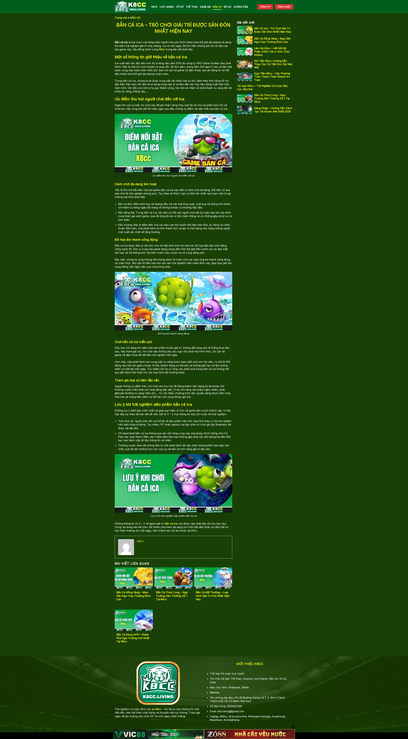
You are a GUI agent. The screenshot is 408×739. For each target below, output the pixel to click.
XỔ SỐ (179, 6)
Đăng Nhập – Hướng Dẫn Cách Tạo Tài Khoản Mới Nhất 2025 (273, 110)
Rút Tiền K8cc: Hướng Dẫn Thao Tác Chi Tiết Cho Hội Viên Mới (273, 64)
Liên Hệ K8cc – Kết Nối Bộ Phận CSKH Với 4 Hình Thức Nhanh (272, 52)
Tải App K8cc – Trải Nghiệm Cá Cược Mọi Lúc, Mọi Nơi (262, 87)
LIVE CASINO (167, 6)
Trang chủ (121, 17)
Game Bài (205, 6)
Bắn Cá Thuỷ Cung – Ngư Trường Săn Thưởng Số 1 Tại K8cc (172, 596)
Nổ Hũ (227, 6)
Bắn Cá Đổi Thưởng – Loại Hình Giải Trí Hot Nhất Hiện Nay (213, 596)
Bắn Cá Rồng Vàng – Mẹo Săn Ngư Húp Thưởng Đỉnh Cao (133, 596)
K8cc (154, 6)
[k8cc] (131, 7)
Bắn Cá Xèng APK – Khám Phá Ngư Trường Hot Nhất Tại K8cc (132, 638)
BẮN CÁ (217, 6)
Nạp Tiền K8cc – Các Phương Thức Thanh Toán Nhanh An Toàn (272, 77)
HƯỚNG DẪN (241, 6)
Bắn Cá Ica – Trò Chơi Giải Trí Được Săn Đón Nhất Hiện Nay (272, 30)
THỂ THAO (192, 6)
